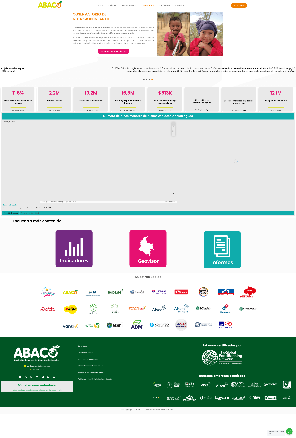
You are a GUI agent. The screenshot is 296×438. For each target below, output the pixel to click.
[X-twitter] (25, 376)
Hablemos (179, 5)
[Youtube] (37, 376)
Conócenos (164, 5)
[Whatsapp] (48, 376)
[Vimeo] (42, 376)
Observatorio (148, 5)
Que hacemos (127, 5)
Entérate (112, 5)
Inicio (100, 5)
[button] (4, 69)
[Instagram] (31, 376)
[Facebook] (20, 376)
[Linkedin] (54, 376)
